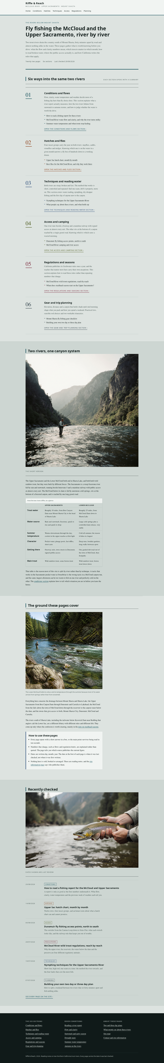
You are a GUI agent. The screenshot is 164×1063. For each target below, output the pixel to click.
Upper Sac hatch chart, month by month (61, 160)
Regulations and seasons (59, 262)
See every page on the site (39, 996)
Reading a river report (73, 1025)
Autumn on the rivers (73, 1046)
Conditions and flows (57, 93)
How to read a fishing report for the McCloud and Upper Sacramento (81, 887)
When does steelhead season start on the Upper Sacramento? (70, 285)
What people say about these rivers (117, 1029)
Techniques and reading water (62, 181)
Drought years (70, 1037)
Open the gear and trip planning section (65, 328)
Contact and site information (114, 1037)
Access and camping (56, 221)
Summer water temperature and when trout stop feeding (68, 123)
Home (28, 11)
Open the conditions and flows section (64, 129)
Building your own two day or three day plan (63, 322)
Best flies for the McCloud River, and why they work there (69, 164)
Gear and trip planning (58, 302)
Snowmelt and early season (75, 1033)
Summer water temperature (75, 1041)
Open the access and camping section (63, 250)
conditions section (41, 581)
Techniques (57, 11)
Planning (87, 11)
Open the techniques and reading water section (69, 210)
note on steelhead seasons (88, 726)
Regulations (76, 11)
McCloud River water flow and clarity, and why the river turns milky (73, 119)
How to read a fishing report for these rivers (63, 115)
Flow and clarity (71, 1029)
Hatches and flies (54, 141)
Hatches (47, 11)
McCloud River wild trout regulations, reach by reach (67, 281)
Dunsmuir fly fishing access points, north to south (66, 241)
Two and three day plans (112, 1025)
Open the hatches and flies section (62, 169)
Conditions (37, 11)
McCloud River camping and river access (62, 244)
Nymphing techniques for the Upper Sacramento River (67, 200)
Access (67, 11)
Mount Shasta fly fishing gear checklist (61, 318)
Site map (106, 1033)
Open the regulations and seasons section (66, 291)
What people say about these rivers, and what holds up (67, 204)
